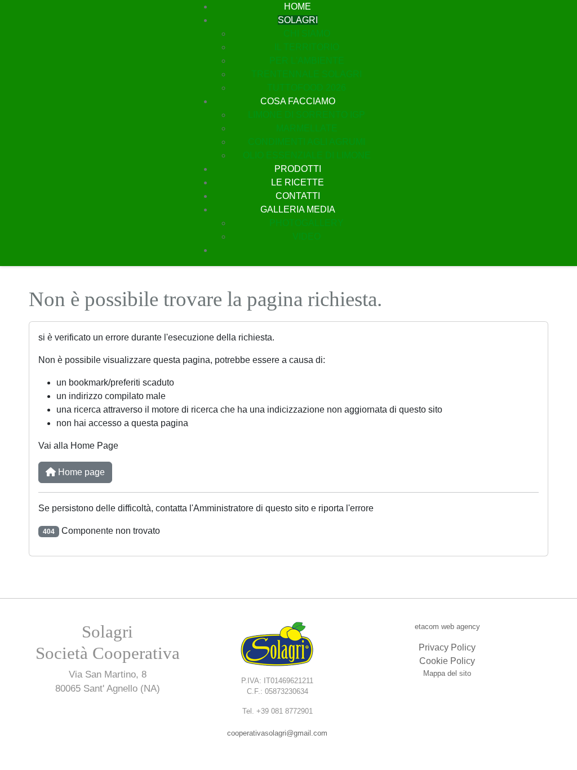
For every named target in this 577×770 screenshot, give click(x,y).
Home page (80, 472)
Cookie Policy (447, 661)
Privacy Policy (447, 647)
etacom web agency (447, 626)
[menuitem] (297, 6)
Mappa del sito (447, 673)
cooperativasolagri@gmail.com (277, 733)
